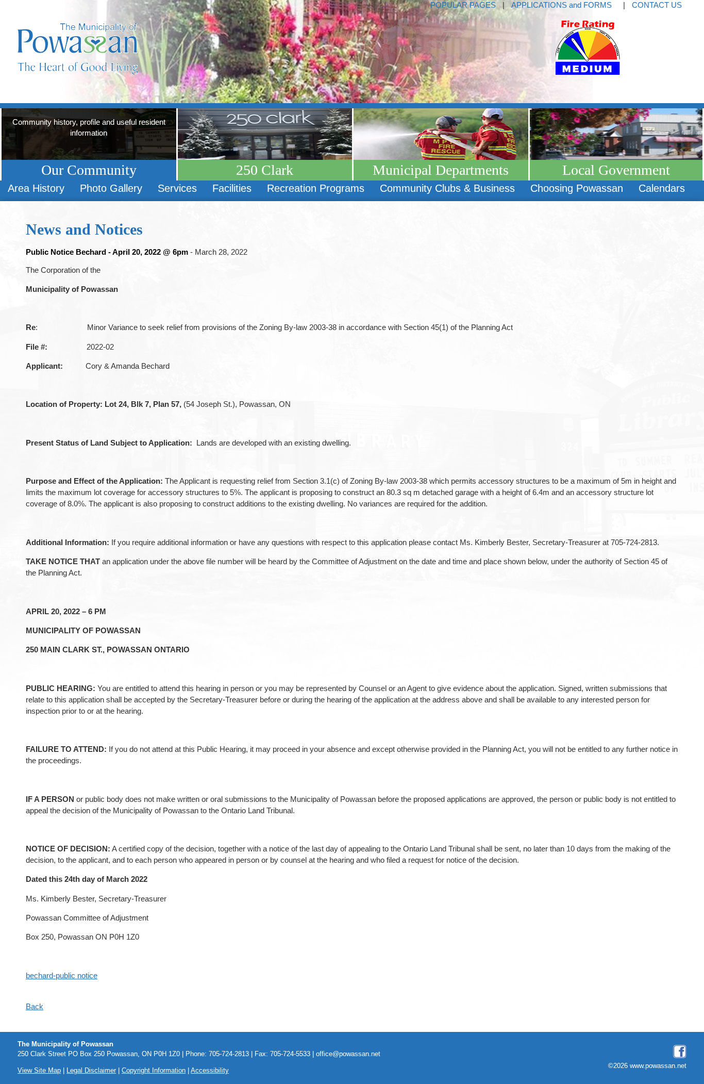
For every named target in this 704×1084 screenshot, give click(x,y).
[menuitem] (36, 188)
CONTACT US (657, 5)
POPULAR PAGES (463, 5)
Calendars (662, 188)
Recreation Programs (315, 188)
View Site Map (39, 1070)
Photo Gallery (111, 188)
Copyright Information (154, 1070)
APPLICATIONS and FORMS (561, 5)
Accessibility (210, 1070)
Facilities (232, 188)
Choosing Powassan (576, 188)
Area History (36, 188)
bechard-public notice (61, 975)
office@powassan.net (348, 1054)
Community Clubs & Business (447, 188)
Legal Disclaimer (91, 1070)
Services (177, 188)
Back (34, 1006)
